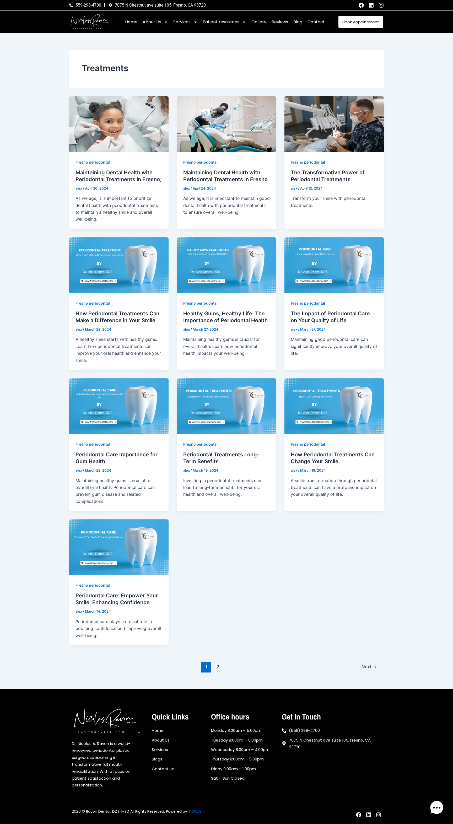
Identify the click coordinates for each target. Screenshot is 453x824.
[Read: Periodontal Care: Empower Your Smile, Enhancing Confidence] (119, 547)
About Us (152, 22)
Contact (316, 22)
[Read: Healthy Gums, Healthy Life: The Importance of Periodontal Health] (226, 265)
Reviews (280, 22)
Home (131, 22)
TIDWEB (195, 811)
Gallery (258, 22)
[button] (436, 807)
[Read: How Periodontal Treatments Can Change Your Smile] (334, 406)
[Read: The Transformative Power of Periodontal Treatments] (334, 123)
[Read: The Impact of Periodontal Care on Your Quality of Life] (334, 265)
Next (369, 666)
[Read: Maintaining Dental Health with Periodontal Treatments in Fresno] (226, 123)
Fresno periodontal (93, 162)
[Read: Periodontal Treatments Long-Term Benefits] (226, 406)
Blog (297, 22)
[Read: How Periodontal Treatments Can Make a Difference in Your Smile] (119, 265)
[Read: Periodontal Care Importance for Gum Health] (119, 406)
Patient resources (221, 22)
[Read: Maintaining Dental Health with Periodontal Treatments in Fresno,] (119, 123)
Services (182, 22)
